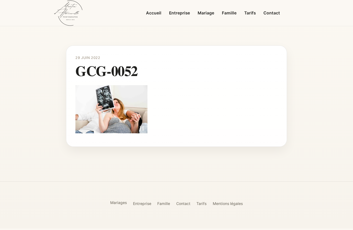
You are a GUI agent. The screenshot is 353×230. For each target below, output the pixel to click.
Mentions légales (228, 203)
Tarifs (250, 12)
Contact (271, 12)
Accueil (153, 12)
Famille (229, 12)
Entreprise (179, 12)
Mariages (118, 202)
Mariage (206, 12)
